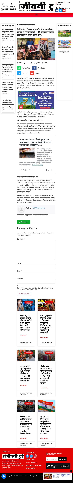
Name (19, 263)
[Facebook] (56, 10)
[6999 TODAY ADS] (64, 37)
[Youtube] (63, 10)
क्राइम (28, 25)
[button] (11, 4)
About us (34, 463)
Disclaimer (38, 465)
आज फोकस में (22, 25)
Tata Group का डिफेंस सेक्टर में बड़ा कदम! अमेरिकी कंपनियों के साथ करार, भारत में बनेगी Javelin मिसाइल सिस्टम (26, 425)
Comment (21, 239)
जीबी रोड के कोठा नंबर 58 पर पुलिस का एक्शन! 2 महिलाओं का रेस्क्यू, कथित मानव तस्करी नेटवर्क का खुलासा (46, 374)
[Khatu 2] (36, 110)
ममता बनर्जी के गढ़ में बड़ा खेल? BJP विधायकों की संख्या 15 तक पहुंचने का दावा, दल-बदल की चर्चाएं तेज (25, 373)
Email (19, 271)
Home (28, 463)
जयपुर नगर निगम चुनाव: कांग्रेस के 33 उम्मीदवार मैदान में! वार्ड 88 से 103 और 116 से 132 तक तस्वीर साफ (45, 425)
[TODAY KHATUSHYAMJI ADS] (64, 48)
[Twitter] (60, 10)
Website (20, 278)
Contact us (30, 465)
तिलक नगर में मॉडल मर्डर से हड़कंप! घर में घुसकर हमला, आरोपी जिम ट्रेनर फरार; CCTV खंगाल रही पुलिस (8, 51)
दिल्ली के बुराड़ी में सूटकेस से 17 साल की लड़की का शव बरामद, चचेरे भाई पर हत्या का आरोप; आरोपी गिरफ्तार (7, 69)
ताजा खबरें (32, 25)
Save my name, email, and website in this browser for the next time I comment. (35, 288)
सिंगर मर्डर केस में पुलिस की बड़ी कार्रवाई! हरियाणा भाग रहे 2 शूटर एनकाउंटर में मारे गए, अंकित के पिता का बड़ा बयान (8, 34)
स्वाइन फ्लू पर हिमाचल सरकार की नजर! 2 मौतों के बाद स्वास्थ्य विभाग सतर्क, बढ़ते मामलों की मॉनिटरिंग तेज (26, 323)
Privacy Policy (30, 468)
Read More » (23, 335)
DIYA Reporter (39, 208)
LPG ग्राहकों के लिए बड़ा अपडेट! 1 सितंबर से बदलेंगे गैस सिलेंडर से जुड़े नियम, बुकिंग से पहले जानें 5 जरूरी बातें (46, 324)
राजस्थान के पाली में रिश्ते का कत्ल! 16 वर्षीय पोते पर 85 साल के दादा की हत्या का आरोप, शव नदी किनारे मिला (7, 87)
